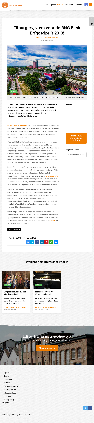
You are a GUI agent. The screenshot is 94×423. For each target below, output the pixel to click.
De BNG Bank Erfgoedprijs (17, 125)
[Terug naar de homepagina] (12, 5)
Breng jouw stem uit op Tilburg (76, 138)
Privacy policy (9, 399)
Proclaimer (8, 396)
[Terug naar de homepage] (47, 4)
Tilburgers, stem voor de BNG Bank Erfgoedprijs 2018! (39, 97)
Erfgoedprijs (13, 230)
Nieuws (60, 4)
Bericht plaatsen (10, 389)
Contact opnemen (11, 386)
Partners (78, 4)
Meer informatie (47, 348)
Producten (69, 4)
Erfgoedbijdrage (10, 393)
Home (12, 97)
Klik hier (52, 220)
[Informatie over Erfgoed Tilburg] (86, 4)
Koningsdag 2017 (51, 176)
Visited (31, 415)
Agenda (53, 4)
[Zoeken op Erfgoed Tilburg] (90, 4)
